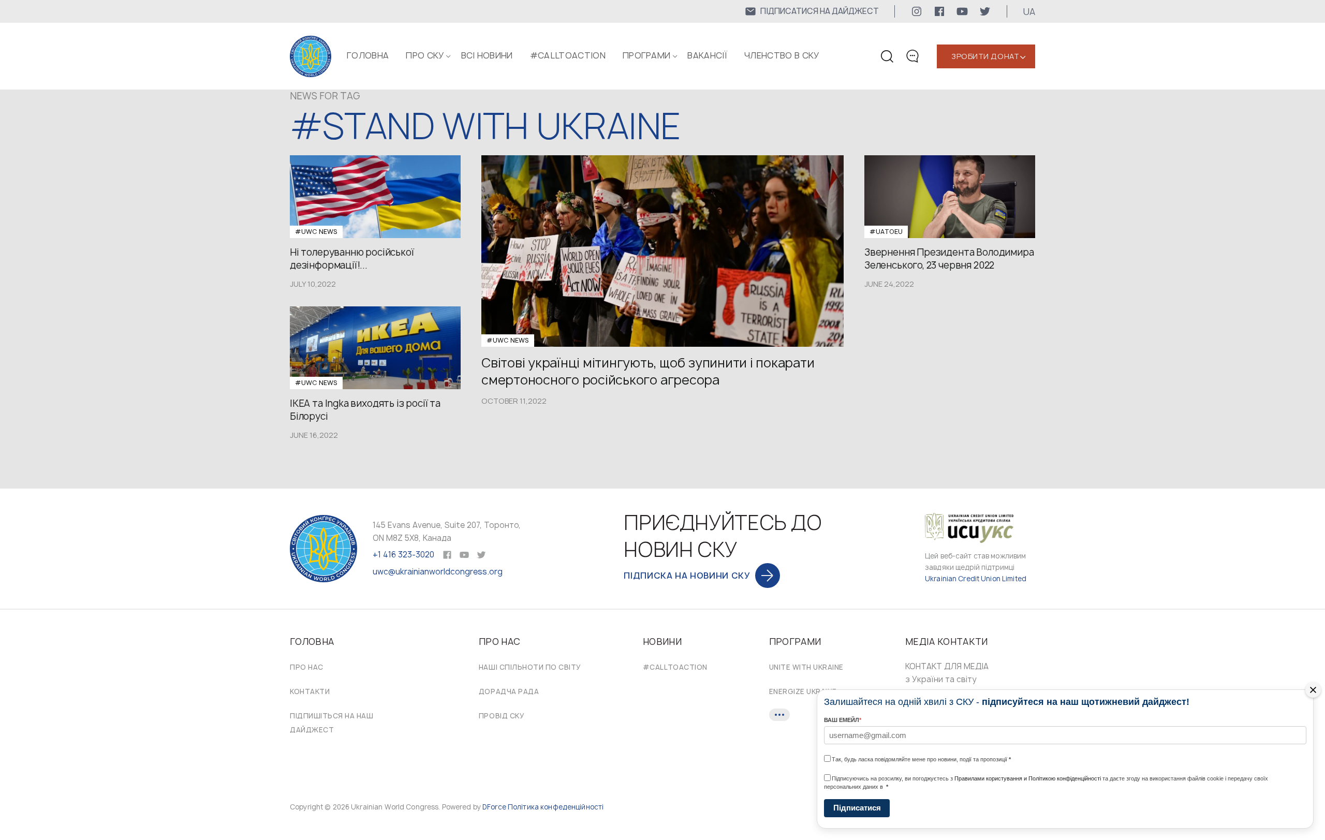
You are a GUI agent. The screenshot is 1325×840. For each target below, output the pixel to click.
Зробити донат (985, 56)
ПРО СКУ (425, 55)
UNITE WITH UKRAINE (806, 667)
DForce (494, 807)
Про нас (306, 667)
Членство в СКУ (781, 55)
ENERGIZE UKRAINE (803, 691)
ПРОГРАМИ (647, 55)
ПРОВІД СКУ (501, 715)
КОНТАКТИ (310, 691)
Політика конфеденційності (555, 807)
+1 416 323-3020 (403, 554)
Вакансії (707, 55)
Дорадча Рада (509, 691)
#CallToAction (568, 55)
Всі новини (487, 55)
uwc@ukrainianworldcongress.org (438, 571)
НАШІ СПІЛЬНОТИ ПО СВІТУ (530, 667)
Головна (368, 55)
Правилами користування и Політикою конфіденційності (1027, 778)
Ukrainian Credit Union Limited (975, 578)
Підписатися (857, 807)
